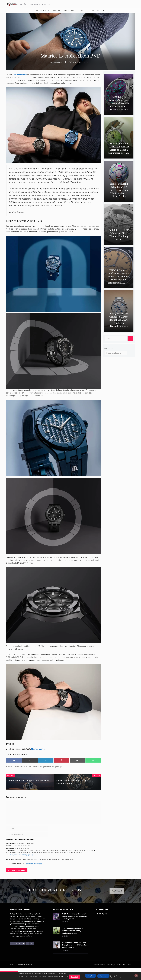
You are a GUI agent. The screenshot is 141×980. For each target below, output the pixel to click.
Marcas (56, 11)
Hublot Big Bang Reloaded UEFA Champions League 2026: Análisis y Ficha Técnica (119, 189)
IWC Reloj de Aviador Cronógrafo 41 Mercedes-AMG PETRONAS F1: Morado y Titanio (118, 103)
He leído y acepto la (25, 864)
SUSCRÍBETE (117, 891)
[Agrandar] (99, 402)
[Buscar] (130, 338)
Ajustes (115, 976)
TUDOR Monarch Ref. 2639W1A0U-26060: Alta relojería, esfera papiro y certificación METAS (119, 276)
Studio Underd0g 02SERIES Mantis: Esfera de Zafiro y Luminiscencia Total (72, 930)
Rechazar (103, 976)
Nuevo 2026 (41, 11)
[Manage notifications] (136, 975)
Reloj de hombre (46, 767)
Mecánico (23, 767)
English (95, 11)
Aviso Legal (111, 964)
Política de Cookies (124, 964)
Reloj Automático (34, 767)
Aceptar (90, 976)
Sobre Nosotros (99, 964)
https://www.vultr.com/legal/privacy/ (22, 855)
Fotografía (69, 11)
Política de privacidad (34, 864)
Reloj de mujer (57, 767)
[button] (104, 10)
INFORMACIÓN (101, 914)
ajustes (74, 977)
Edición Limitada (14, 767)
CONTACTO (83, 11)
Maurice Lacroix (85, 62)
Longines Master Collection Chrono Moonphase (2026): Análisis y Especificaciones (119, 319)
